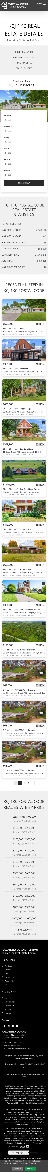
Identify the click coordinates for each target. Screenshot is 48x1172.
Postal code (9, 977)
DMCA (21, 1064)
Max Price (8, 126)
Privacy (6, 1064)
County (7, 969)
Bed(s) (6, 137)
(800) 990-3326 (15, 1042)
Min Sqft (7, 159)
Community (9, 981)
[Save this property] (43, 302)
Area (6, 985)
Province (8, 966)
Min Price (7, 115)
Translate (26, 1156)
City (6, 973)
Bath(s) (6, 148)
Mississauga (10, 1002)
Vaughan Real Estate (13, 1055)
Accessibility (14, 1064)
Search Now (24, 183)
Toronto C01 (10, 1005)
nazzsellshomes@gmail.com (18, 1048)
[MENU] (44, 4)
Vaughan (8, 1013)
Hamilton (8, 998)
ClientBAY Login (30, 1064)
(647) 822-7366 (14, 1045)
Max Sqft (7, 170)
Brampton (9, 1009)
